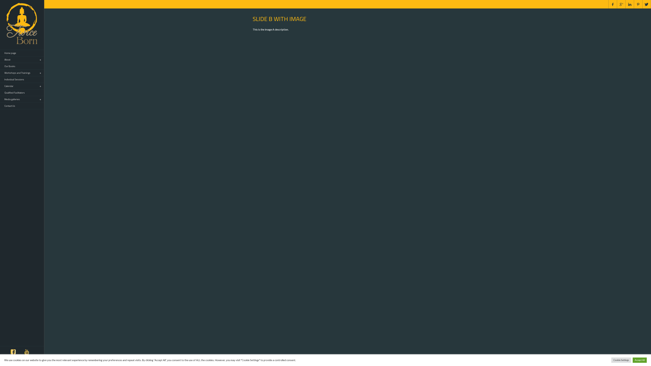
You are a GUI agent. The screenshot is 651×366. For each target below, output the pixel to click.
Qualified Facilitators (14, 92)
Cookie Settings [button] (621, 360)
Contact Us (9, 106)
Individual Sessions (14, 79)
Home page (10, 53)
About (7, 59)
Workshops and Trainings (17, 73)
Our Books (9, 66)
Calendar (8, 86)
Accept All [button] (640, 360)
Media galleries (12, 99)
